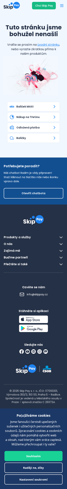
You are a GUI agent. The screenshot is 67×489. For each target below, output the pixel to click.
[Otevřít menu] (62, 5)
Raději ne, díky (33, 468)
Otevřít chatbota (33, 193)
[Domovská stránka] (10, 5)
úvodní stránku (48, 45)
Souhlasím (33, 456)
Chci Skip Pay (44, 5)
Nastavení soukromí (33, 479)
